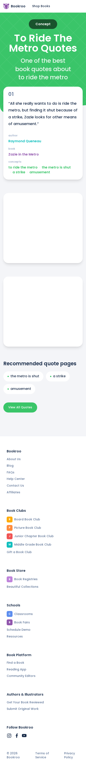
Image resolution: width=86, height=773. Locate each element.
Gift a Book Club (19, 552)
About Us (14, 459)
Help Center (16, 479)
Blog (10, 466)
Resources (15, 636)
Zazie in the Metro (23, 154)
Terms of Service (42, 755)
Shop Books (41, 6)
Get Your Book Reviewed (25, 702)
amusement (39, 172)
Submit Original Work (23, 709)
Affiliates (13, 492)
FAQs (10, 472)
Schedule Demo (18, 630)
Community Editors (21, 676)
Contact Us (15, 485)
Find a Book (15, 663)
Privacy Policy (69, 755)
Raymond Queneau (24, 141)
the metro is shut (56, 167)
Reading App (16, 669)
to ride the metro (23, 167)
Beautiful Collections (22, 587)
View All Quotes (20, 407)
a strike (19, 172)
